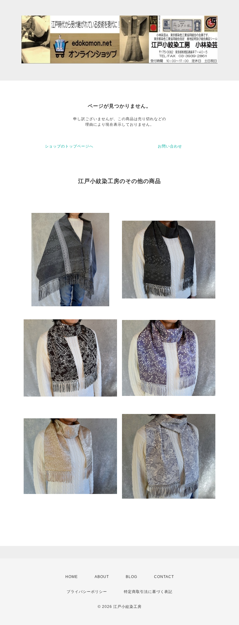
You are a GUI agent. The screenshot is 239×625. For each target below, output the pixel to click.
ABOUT (102, 577)
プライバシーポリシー (87, 592)
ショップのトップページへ (69, 146)
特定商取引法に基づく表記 (148, 592)
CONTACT (164, 577)
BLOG (131, 577)
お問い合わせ (170, 146)
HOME (71, 577)
